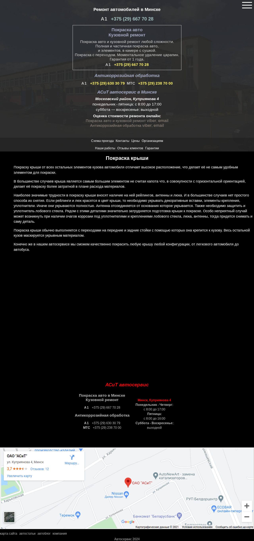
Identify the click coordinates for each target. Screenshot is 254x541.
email (163, 120)
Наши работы (105, 148)
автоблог (44, 533)
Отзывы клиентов (130, 148)
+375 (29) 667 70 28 (131, 18)
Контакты (122, 141)
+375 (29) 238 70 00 (155, 83)
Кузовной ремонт (127, 34)
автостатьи (27, 533)
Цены (135, 141)
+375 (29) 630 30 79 (107, 83)
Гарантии (152, 148)
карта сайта (8, 533)
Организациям (152, 141)
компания (60, 533)
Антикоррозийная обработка (127, 75)
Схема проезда (102, 141)
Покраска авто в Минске (102, 395)
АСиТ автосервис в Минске (127, 92)
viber (151, 120)
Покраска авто (127, 29)
